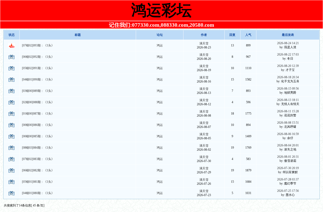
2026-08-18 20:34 (288, 77)
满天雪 (203, 43)
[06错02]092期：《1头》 (38, 57)
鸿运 (160, 45)
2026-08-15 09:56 (288, 88)
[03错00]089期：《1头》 (38, 91)
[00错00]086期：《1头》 (38, 125)
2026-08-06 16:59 (288, 134)
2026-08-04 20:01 (288, 145)
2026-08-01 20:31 (288, 156)
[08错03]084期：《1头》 (38, 147)
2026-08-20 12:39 (288, 66)
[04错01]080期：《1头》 (38, 193)
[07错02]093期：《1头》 (38, 45)
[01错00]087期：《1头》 (38, 113)
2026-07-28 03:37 (288, 179)
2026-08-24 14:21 (288, 43)
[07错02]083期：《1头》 (38, 159)
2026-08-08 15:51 (288, 122)
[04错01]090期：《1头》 (38, 79)
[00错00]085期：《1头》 (38, 136)
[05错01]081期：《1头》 (38, 181)
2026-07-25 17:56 (288, 191)
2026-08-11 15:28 (288, 111)
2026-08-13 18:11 (288, 100)
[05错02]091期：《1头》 (38, 68)
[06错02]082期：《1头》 (38, 170)
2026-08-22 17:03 (288, 54)
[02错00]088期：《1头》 (38, 102)
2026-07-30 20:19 (288, 168)
